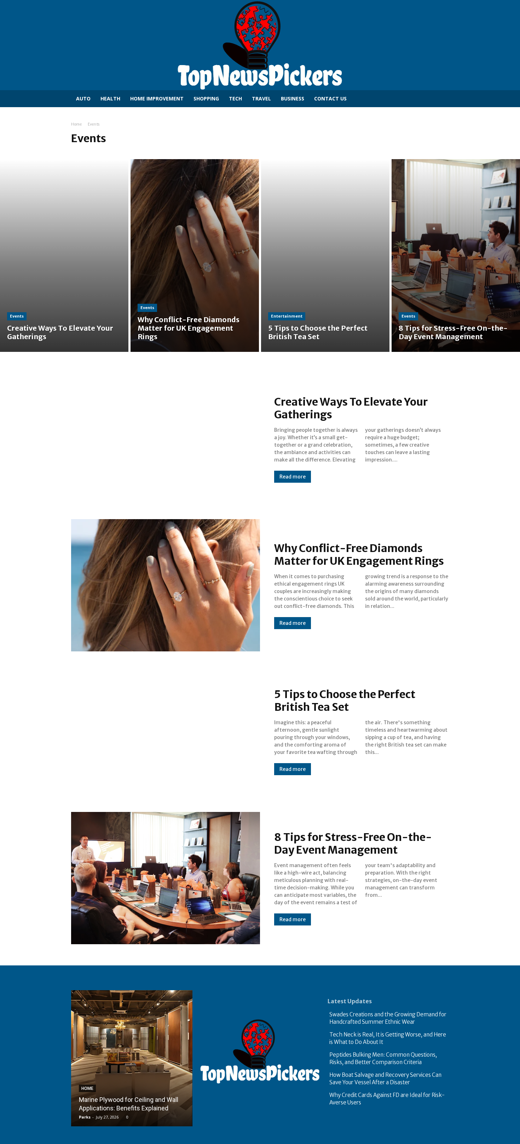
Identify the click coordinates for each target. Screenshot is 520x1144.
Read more (292, 477)
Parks (85, 1117)
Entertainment (286, 316)
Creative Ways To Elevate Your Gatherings (351, 408)
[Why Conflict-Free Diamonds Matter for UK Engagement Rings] (195, 255)
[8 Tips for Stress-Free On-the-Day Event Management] (456, 255)
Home (76, 124)
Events (17, 316)
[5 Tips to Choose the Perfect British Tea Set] (325, 255)
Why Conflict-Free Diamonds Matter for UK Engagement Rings (359, 554)
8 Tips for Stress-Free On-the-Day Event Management (353, 843)
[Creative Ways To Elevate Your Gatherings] (64, 255)
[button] (434, 98)
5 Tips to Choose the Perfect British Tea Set (344, 700)
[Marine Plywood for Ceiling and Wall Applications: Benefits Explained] (131, 1058)
